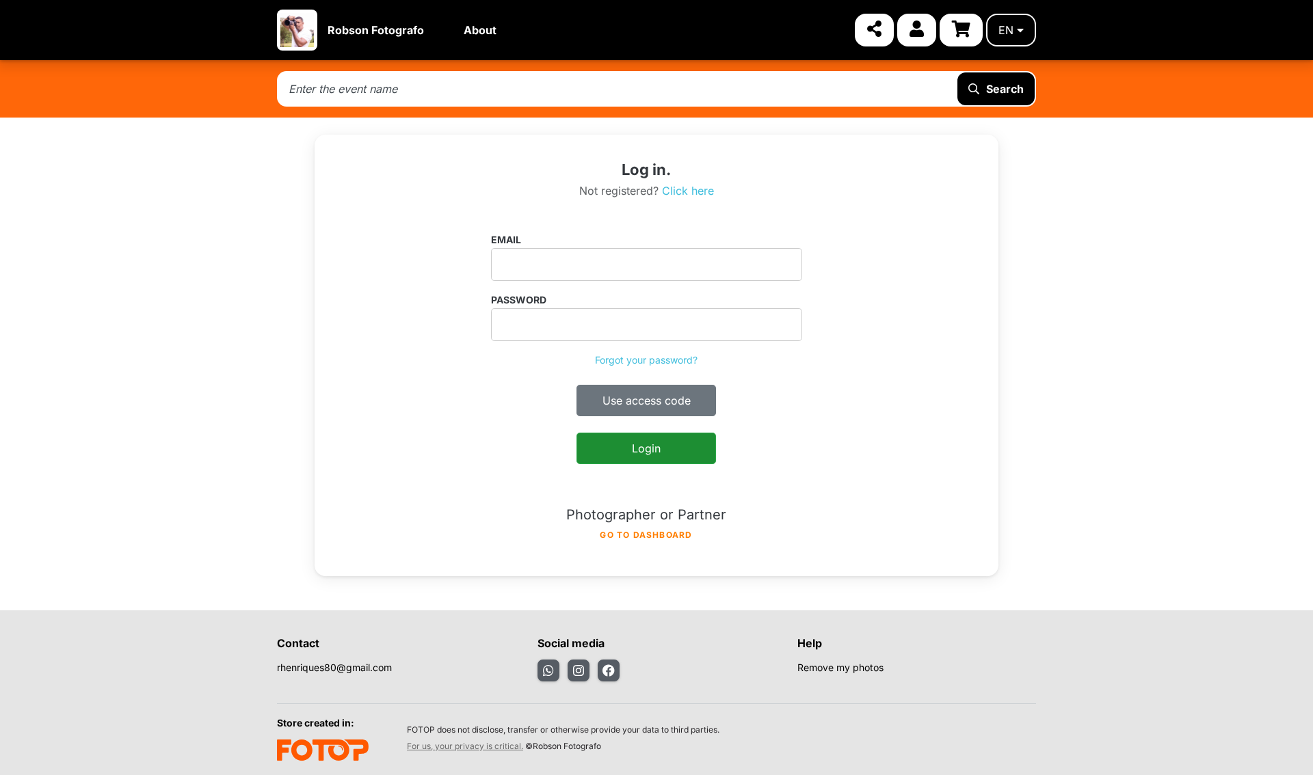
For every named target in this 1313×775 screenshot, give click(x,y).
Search (1005, 89)
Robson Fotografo (376, 30)
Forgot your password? (646, 360)
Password (518, 299)
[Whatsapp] (548, 670)
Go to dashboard (646, 535)
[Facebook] (609, 670)
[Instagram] (578, 670)
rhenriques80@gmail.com (334, 667)
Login (646, 448)
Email (506, 239)
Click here (688, 191)
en (1005, 30)
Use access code (646, 400)
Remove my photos (840, 667)
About (480, 30)
